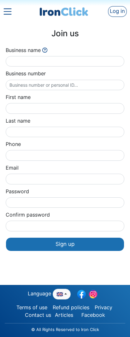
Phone (13, 144)
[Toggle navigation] (12, 11)
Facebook (93, 315)
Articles (64, 315)
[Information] (44, 50)
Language (40, 293)
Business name (23, 50)
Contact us (38, 315)
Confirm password (28, 215)
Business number (26, 73)
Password (17, 191)
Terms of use (31, 307)
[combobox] (62, 294)
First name (18, 97)
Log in (117, 11)
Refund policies (71, 307)
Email (12, 168)
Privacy (103, 307)
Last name (18, 121)
